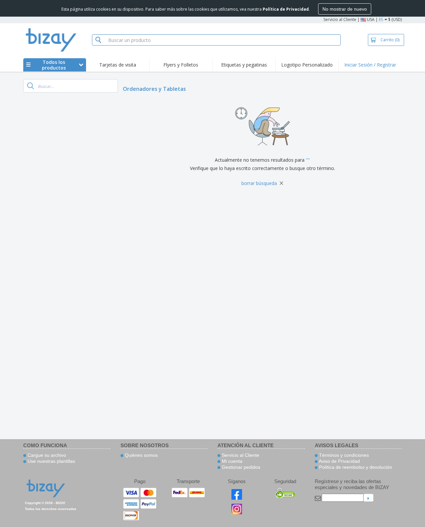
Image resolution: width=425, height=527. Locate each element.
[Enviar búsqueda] (30, 86)
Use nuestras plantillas (50, 461)
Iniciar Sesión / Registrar (370, 65)
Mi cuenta (231, 461)
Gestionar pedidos (240, 467)
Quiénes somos (141, 455)
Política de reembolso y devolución (355, 467)
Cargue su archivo (46, 455)
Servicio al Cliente (339, 19)
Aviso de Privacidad (339, 461)
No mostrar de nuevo (344, 9)
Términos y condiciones (343, 455)
